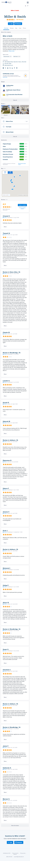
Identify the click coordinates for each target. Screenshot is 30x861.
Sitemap (15, 854)
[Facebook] (3, 68)
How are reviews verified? (22, 208)
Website (19, 23)
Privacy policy (22, 853)
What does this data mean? (22, 164)
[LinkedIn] (12, 68)
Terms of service (15, 853)
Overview (6, 28)
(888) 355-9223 (9, 856)
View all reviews (15, 825)
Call (11, 23)
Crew (20, 28)
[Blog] (10, 68)
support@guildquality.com (19, 856)
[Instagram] (16, 68)
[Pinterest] (14, 68)
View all (5, 115)
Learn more (5, 77)
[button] (14, 177)
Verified (5, 217)
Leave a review (22, 205)
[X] (5, 68)
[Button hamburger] (28, 2)
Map (16, 28)
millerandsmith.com (8, 65)
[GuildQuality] (6, 2)
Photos (24, 28)
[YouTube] (7, 68)
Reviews (12, 28)
